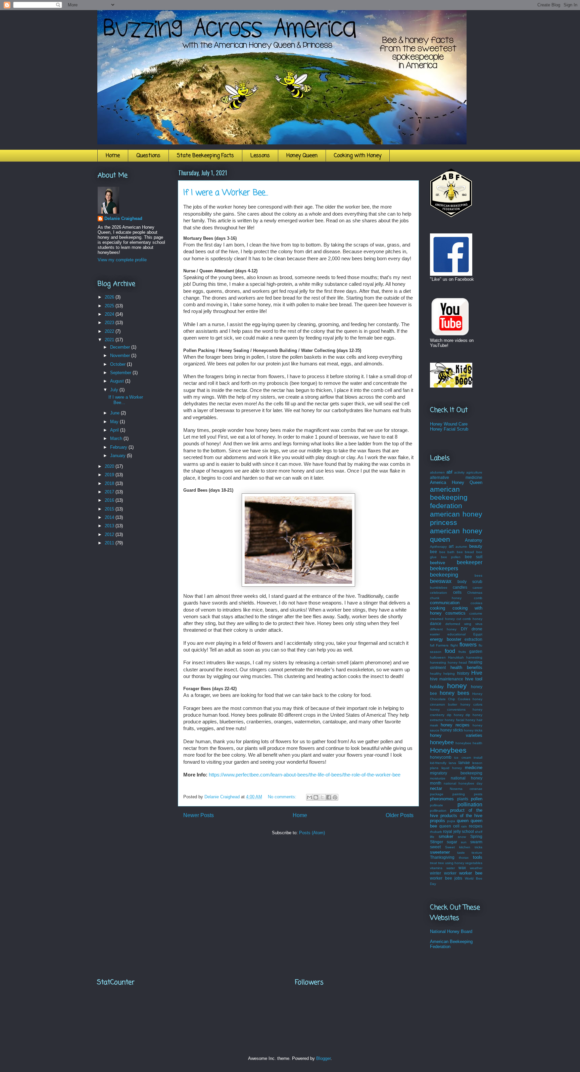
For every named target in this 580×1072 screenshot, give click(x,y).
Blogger (323, 1058)
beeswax (440, 581)
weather (476, 868)
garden (475, 651)
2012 (110, 534)
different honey (443, 629)
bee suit (474, 556)
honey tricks (473, 730)
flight (454, 645)
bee (433, 551)
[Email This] (309, 797)
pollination (469, 804)
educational (456, 634)
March (117, 438)
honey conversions (448, 709)
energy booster (445, 639)
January (118, 455)
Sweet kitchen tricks (463, 847)
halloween (438, 657)
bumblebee (438, 587)
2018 (110, 483)
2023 (110, 322)
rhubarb (436, 832)
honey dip (462, 715)
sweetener (440, 852)
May (115, 421)
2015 (110, 508)
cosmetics (455, 613)
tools (477, 857)
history (463, 673)
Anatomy (473, 540)
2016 (110, 500)
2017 (110, 491)
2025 (110, 305)
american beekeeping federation (449, 497)
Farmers (442, 645)
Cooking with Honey (357, 156)
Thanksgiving (442, 857)
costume (475, 613)
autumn (461, 546)
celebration (438, 592)
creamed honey (442, 619)
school (468, 831)
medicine (473, 767)
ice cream (462, 757)
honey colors (471, 704)
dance (435, 623)
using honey (454, 863)
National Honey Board (451, 931)
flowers (468, 644)
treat (433, 863)
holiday (437, 686)
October (118, 364)
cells (457, 592)
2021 (110, 339)
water (450, 868)
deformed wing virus (463, 624)
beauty (475, 546)
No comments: (283, 796)
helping (449, 673)
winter (435, 873)
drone (477, 629)
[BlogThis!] (315, 797)
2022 (110, 331)
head (463, 662)
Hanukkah (456, 657)
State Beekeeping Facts (205, 156)
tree (441, 863)
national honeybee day (463, 783)
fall (432, 645)
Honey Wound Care (449, 424)
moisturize (437, 778)
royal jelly (452, 831)
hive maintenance (446, 679)
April (115, 430)
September (121, 372)
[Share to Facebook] (328, 797)
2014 (110, 517)
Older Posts (400, 815)
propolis (437, 820)
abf (449, 472)
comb (478, 598)
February (119, 447)
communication (445, 602)
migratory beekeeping (456, 773)
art (451, 546)
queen (463, 820)
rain (464, 826)
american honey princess (456, 518)
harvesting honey (443, 662)
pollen (476, 798)
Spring (476, 836)
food (450, 651)
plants (462, 799)
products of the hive (461, 815)
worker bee (470, 873)
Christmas (474, 592)
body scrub (469, 581)
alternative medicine (456, 477)
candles (460, 587)
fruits (462, 652)
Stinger (436, 842)
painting (458, 794)
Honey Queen (302, 156)
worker (450, 873)
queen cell (449, 826)
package (436, 794)
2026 (110, 297)
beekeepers (444, 568)
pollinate (436, 805)
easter (435, 634)
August (117, 381)
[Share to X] (322, 797)
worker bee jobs (446, 878)
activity (459, 472)
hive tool (473, 678)
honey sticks (451, 730)
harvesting (474, 657)
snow (462, 837)
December (120, 347)
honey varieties (456, 735)
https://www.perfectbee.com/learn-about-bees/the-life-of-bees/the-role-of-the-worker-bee (304, 774)
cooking (437, 608)
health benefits (466, 667)
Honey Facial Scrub (449, 429)
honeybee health (468, 743)
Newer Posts (198, 815)
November (120, 355)
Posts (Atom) (312, 832)
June (115, 412)
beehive (437, 562)
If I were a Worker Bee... (225, 193)
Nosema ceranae (466, 789)
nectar (436, 788)
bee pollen (451, 557)
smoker (446, 836)
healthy (435, 673)
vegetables (473, 863)
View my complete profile (122, 259)
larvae (464, 762)
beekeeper (469, 562)
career (477, 587)
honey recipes (455, 724)
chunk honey (446, 598)
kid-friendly (438, 763)
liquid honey (451, 768)
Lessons (260, 156)
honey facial (454, 720)
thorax (464, 857)
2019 (110, 474)
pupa (451, 821)
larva (452, 763)
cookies (476, 603)
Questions (148, 156)
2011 (110, 542)
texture (477, 852)
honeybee (442, 742)
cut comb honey (469, 619)
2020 (110, 466)
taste (461, 852)
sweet (435, 847)
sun (464, 842)
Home (113, 156)
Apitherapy (438, 546)
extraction (473, 639)
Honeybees (448, 750)
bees (478, 575)
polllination (438, 810)
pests (478, 794)
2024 (110, 314)
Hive (476, 673)
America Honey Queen (456, 482)
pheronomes (442, 798)
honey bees (454, 693)
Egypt (477, 634)
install (478, 757)
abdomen (437, 472)
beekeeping (444, 575)
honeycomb (440, 757)
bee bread (465, 552)
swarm (476, 842)
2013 (110, 525)
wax (462, 867)
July (114, 389)
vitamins (436, 868)
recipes (475, 826)
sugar (452, 842)
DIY (464, 629)
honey (457, 685)
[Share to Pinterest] (335, 797)
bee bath (447, 552)
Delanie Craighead (123, 218)
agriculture (474, 472)
